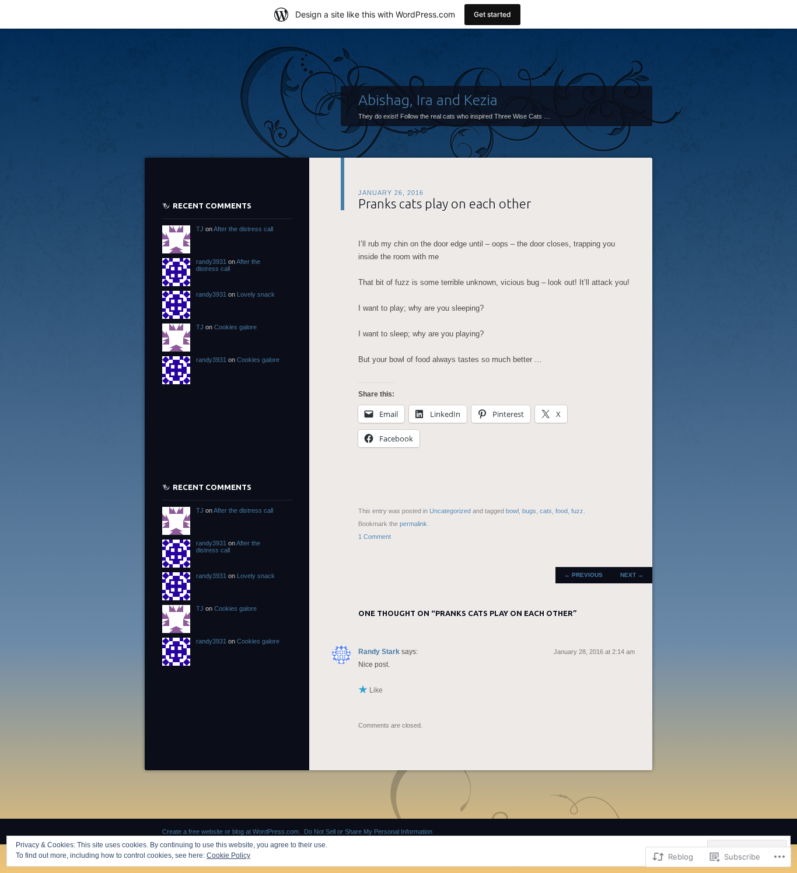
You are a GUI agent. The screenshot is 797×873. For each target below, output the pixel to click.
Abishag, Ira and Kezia (428, 100)
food (561, 510)
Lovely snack (256, 294)
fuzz (577, 510)
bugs (529, 510)
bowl (512, 510)
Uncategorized (450, 510)
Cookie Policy (228, 855)
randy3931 (211, 261)
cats (546, 510)
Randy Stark (379, 652)
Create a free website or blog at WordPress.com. (231, 831)
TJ (200, 228)
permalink (413, 523)
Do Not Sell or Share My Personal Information (368, 831)
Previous (583, 575)
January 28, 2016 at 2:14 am (594, 651)
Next (632, 575)
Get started (492, 14)
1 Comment (374, 536)
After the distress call (243, 228)
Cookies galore (235, 327)
